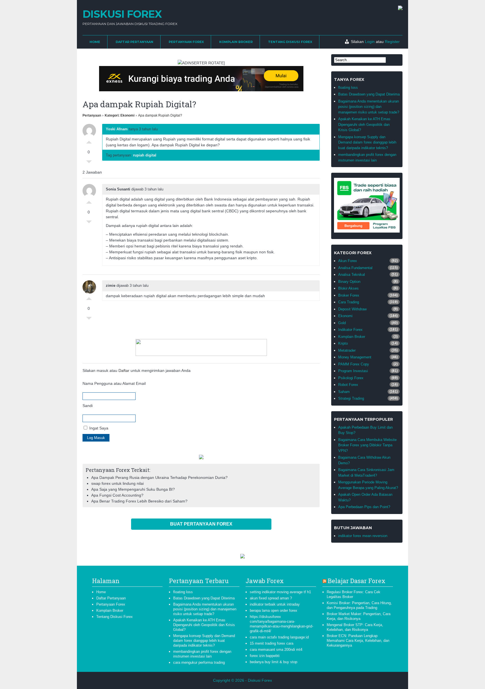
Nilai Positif (89, 141)
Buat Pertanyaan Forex (201, 524)
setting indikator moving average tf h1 (280, 592)
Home (95, 42)
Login (370, 41)
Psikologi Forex (350, 378)
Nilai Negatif (89, 163)
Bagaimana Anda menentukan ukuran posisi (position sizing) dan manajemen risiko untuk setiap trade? (368, 106)
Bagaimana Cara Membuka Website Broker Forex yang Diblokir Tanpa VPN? (367, 445)
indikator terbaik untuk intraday (275, 604)
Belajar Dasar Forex (356, 581)
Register (392, 41)
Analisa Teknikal (351, 274)
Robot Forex (348, 385)
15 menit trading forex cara (271, 643)
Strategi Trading (351, 398)
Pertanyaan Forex (186, 42)
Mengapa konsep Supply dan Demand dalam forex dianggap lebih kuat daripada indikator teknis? (367, 142)
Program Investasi (353, 371)
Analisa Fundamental (355, 268)
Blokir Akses (348, 288)
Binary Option (349, 281)
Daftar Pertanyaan (134, 42)
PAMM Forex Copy (353, 364)
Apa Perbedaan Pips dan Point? (364, 507)
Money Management (354, 357)
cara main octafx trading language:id (279, 637)
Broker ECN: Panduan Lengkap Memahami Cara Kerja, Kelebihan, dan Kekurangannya (358, 640)
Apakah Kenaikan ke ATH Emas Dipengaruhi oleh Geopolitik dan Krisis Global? (364, 124)
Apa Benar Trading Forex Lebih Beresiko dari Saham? (139, 501)
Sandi (88, 405)
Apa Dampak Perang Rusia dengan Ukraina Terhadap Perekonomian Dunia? (159, 477)
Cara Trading (348, 302)
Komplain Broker (236, 42)
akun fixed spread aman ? (271, 598)
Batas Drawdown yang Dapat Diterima (369, 94)
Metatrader (347, 350)
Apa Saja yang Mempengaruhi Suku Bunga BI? (133, 489)
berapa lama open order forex (273, 610)
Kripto (343, 343)
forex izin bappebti (265, 656)
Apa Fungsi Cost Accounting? (117, 495)
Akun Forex (347, 261)
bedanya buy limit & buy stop (273, 662)
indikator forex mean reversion (362, 536)
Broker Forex (348, 295)
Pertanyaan (92, 115)
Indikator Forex (350, 330)
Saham (344, 392)
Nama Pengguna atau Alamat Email (114, 383)
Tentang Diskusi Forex (290, 42)
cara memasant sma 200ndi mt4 (276, 649)
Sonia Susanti (118, 189)
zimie (110, 285)
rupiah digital (144, 155)
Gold (342, 323)
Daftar (123, 370)
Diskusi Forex (122, 14)
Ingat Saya (98, 428)
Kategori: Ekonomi (119, 115)
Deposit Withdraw (352, 309)
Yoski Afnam (117, 129)
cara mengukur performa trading (199, 662)
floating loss (348, 87)
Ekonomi (345, 316)
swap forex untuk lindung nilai (117, 483)
